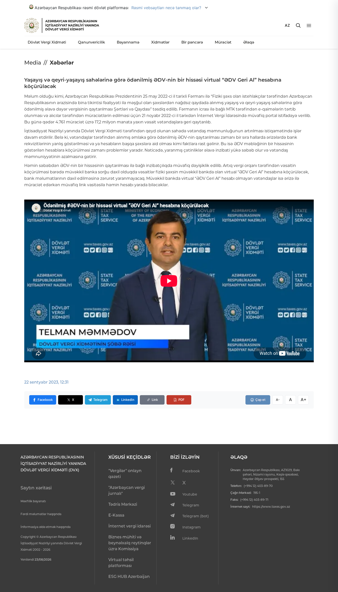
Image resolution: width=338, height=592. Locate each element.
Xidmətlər (160, 42)
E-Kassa (116, 515)
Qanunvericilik (91, 42)
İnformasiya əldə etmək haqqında (46, 527)
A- (278, 400)
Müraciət (223, 42)
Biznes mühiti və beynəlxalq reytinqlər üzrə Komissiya (129, 543)
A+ (303, 399)
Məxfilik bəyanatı (33, 501)
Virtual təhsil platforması (121, 562)
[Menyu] (309, 25)
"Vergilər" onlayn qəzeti (125, 473)
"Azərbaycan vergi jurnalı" (126, 490)
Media (32, 62)
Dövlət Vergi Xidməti (47, 42)
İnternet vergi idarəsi (129, 526)
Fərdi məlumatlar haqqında (41, 514)
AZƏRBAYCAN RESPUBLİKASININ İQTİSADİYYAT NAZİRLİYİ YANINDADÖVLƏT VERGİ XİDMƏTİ (72, 25)
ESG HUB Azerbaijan (129, 576)
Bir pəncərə (192, 42)
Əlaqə (248, 42)
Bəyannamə (128, 42)
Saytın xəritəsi (36, 488)
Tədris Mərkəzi (122, 504)
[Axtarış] (298, 25)
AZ (287, 25)
